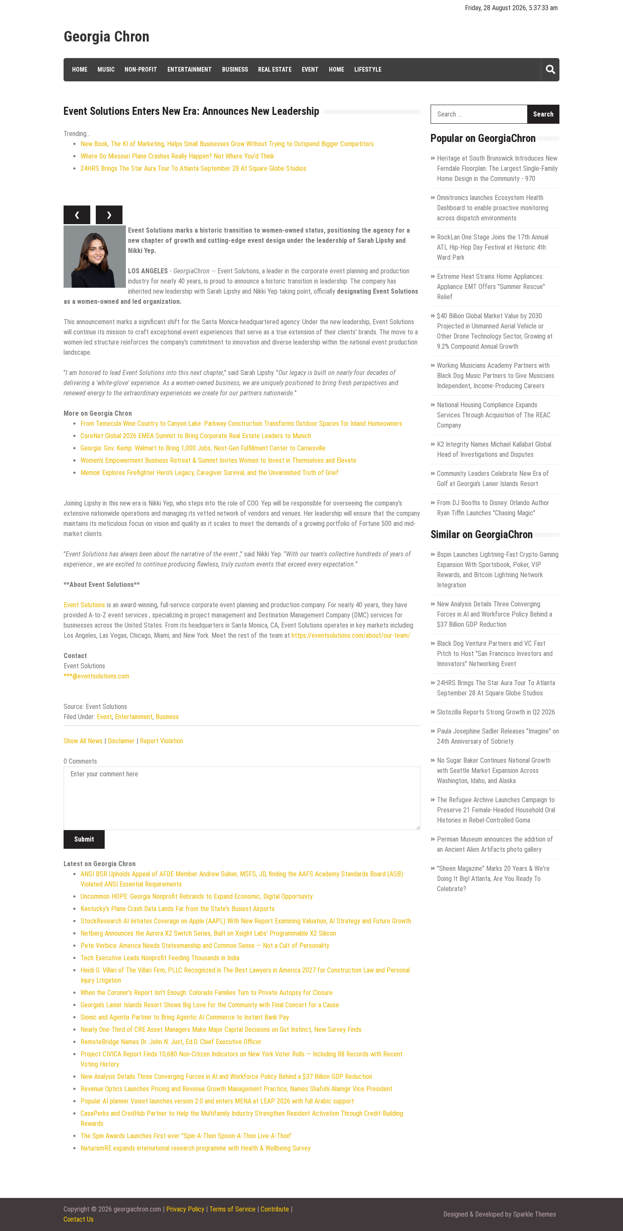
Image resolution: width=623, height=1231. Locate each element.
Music (105, 69)
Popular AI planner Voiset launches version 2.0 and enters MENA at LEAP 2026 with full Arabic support (217, 1101)
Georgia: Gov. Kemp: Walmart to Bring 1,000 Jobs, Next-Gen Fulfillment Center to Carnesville (203, 448)
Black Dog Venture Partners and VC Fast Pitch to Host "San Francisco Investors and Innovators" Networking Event (495, 653)
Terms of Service (232, 1209)
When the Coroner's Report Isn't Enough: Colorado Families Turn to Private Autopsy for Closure (207, 993)
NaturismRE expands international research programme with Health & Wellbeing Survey (196, 1148)
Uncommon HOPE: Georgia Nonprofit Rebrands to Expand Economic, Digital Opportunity (197, 896)
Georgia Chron (107, 36)
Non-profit (141, 69)
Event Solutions (84, 605)
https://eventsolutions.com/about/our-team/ (351, 635)
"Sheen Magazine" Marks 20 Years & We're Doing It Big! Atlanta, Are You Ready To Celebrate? (493, 878)
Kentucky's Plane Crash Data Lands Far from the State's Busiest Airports (178, 909)
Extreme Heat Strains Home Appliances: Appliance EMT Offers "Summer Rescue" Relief (491, 286)
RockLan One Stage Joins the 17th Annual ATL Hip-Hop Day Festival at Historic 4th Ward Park (492, 247)
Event (310, 69)
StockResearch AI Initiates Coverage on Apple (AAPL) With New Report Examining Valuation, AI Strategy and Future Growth (246, 921)
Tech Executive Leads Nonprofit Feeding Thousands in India (160, 958)
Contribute (275, 1209)
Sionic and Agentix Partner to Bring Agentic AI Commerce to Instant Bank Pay (185, 1017)
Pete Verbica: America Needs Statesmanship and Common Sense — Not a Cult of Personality (205, 946)
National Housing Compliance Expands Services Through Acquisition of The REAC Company (494, 415)
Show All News (83, 741)
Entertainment (189, 69)
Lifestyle (367, 69)
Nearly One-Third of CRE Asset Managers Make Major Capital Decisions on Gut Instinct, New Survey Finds (221, 1029)
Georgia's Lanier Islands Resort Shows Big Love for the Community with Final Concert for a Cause (210, 1005)
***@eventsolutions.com (96, 676)
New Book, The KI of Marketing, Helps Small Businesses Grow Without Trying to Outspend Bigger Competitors (227, 144)
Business (235, 69)
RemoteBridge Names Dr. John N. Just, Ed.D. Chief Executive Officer (171, 1042)
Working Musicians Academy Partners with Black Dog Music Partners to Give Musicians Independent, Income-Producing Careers (495, 375)
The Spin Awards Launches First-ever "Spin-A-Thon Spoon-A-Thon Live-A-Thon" (186, 1136)
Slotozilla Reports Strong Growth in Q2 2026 (496, 712)
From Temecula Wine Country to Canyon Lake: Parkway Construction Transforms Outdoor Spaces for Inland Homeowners (241, 424)
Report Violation (161, 741)
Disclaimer (121, 741)
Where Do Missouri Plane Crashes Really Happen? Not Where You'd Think (177, 156)
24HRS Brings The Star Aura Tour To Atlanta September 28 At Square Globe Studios (193, 168)
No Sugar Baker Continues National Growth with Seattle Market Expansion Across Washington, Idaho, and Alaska (494, 770)
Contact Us (79, 1219)
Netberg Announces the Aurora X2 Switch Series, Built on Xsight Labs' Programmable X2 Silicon (208, 933)
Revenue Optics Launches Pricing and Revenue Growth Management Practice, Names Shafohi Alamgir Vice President (236, 1089)
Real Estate (275, 69)
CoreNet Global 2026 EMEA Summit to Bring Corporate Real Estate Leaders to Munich (196, 436)
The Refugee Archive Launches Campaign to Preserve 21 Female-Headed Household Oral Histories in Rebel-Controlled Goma (496, 810)
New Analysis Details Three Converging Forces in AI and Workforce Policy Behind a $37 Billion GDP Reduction (226, 1077)
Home (79, 69)
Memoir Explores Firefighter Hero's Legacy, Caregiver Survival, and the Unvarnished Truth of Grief (210, 473)
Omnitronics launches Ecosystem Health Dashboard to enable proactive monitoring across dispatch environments (492, 208)
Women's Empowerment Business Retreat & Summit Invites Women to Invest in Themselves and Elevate (218, 460)
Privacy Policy (185, 1209)
